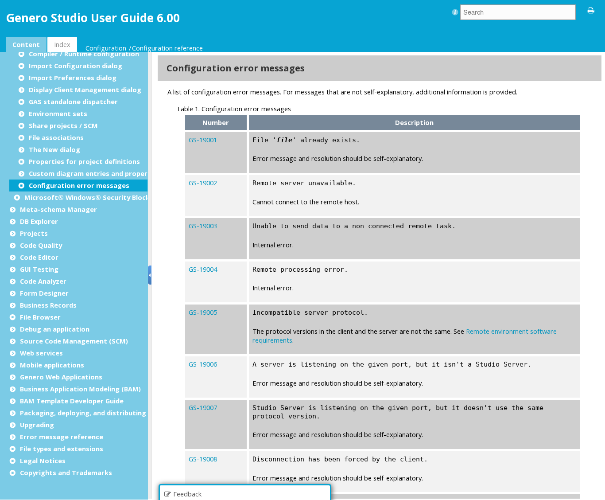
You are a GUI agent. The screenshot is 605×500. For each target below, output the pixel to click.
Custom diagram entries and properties (94, 173)
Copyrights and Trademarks (66, 472)
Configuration (105, 47)
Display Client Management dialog (85, 89)
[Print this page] (591, 9)
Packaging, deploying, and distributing (83, 412)
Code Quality (41, 245)
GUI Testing (39, 269)
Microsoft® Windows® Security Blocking (92, 197)
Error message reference (61, 436)
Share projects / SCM (63, 125)
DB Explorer (39, 221)
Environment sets (58, 113)
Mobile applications (52, 364)
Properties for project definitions (84, 161)
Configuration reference (167, 47)
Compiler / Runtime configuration (84, 53)
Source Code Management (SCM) (74, 340)
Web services (41, 352)
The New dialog (54, 149)
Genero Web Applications (61, 376)
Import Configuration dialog (75, 65)
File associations (56, 137)
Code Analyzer (43, 281)
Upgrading (37, 424)
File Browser (40, 316)
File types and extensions (61, 448)
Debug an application (54, 328)
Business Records (48, 305)
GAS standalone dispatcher (73, 101)
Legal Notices (43, 460)
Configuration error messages (79, 185)
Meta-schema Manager (58, 209)
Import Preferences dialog (72, 77)
